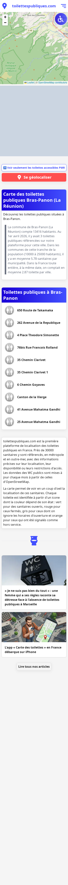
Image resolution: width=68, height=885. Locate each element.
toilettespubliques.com (34, 5)
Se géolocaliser (38, 177)
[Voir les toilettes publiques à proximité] (4, 6)
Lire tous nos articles (34, 667)
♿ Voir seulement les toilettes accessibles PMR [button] (34, 167)
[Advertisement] (34, 121)
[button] (5, 17)
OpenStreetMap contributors (52, 82)
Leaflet (30, 82)
